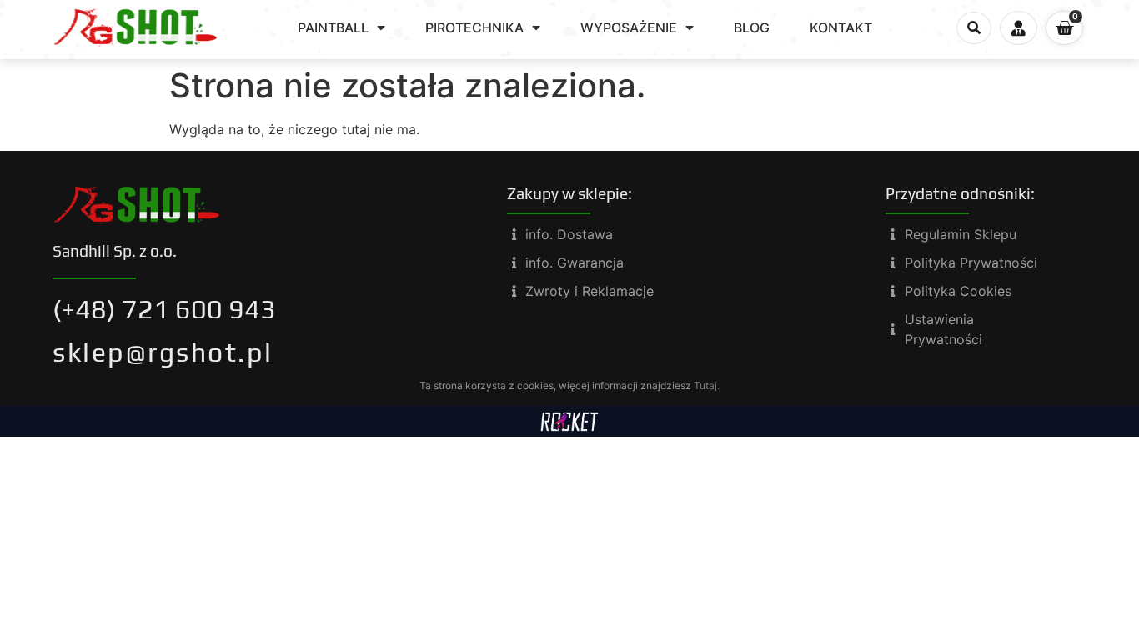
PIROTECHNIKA (474, 27)
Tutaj (705, 385)
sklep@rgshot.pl (163, 352)
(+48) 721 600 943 (164, 308)
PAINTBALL (333, 27)
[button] (974, 28)
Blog (752, 27)
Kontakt (841, 27)
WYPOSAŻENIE (628, 27)
